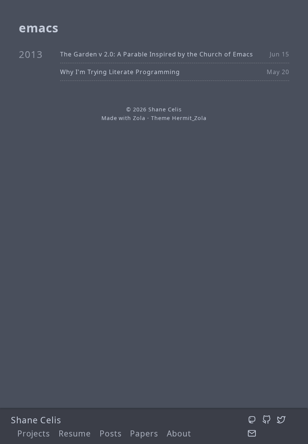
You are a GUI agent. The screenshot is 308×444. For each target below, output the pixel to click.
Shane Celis (36, 420)
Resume (75, 433)
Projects (33, 433)
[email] (252, 433)
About (179, 433)
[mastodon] (253, 420)
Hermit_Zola (189, 118)
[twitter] (281, 420)
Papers (144, 433)
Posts (111, 433)
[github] (267, 420)
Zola (139, 118)
